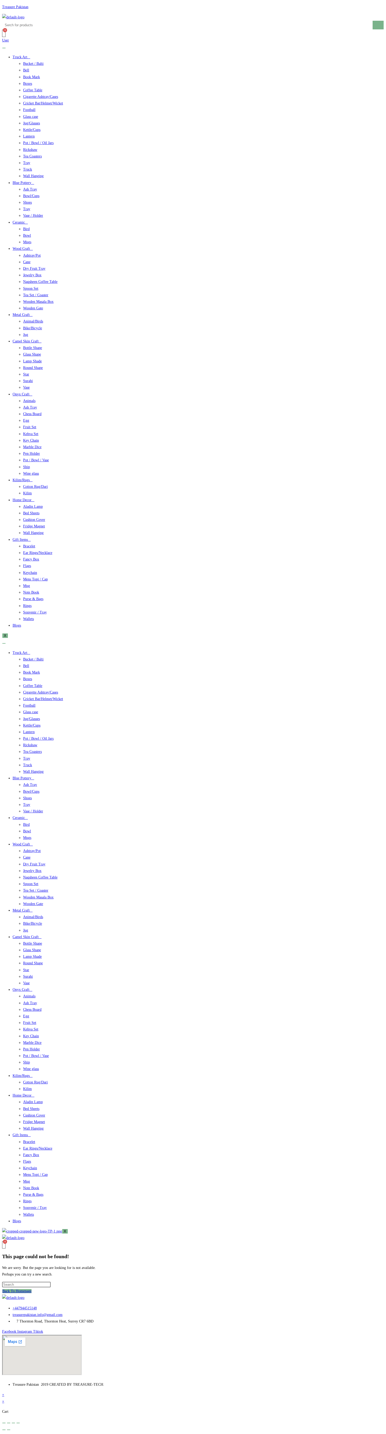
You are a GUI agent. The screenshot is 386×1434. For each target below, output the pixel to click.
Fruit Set (29, 427)
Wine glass (31, 473)
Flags (27, 566)
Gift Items (20, 540)
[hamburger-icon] (4, 48)
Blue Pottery (22, 183)
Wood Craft (21, 249)
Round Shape (33, 368)
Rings (27, 606)
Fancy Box (31, 559)
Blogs (17, 625)
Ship (26, 467)
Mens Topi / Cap (35, 579)
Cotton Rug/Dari (35, 487)
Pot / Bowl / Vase (36, 460)
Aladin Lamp (33, 507)
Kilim (27, 493)
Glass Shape (32, 354)
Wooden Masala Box (38, 302)
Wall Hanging (33, 176)
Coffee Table (32, 90)
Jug (25, 335)
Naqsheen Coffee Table (40, 282)
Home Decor (22, 500)
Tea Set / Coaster (35, 295)
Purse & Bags (33, 599)
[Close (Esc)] (18, 1423)
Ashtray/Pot (32, 255)
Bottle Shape (32, 348)
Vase (26, 387)
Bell (26, 70)
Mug (26, 586)
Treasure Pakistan (15, 7)
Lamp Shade (32, 361)
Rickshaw (30, 150)
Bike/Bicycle (32, 328)
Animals (29, 401)
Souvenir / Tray (35, 612)
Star (26, 374)
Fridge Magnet (34, 526)
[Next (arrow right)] (9, 1429)
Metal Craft (21, 315)
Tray (26, 163)
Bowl (27, 235)
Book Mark (31, 77)
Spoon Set (30, 288)
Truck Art (20, 57)
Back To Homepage (17, 1291)
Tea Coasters (32, 156)
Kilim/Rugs (21, 480)
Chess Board (32, 414)
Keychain (30, 573)
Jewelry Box (32, 275)
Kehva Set (30, 434)
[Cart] (4, 33)
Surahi (28, 381)
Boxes (27, 84)
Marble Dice (32, 447)
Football (29, 110)
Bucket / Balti (33, 64)
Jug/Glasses (31, 123)
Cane (26, 262)
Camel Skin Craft (26, 341)
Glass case (30, 117)
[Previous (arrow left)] (4, 1429)
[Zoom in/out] (4, 1423)
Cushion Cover (34, 520)
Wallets (28, 619)
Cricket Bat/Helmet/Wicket (43, 103)
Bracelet (29, 546)
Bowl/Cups (31, 196)
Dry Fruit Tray (34, 269)
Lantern (29, 136)
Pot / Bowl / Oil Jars (38, 143)
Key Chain (31, 440)
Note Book (31, 592)
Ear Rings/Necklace (37, 553)
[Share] (13, 1423)
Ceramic (19, 222)
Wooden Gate (33, 308)
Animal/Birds (33, 321)
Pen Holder (31, 454)
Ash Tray (30, 189)
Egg (26, 420)
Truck (27, 169)
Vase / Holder (33, 216)
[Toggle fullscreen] (9, 1423)
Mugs (27, 242)
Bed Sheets (31, 513)
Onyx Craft (21, 394)
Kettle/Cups (31, 130)
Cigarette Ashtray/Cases (40, 97)
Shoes (27, 202)
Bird (26, 229)
